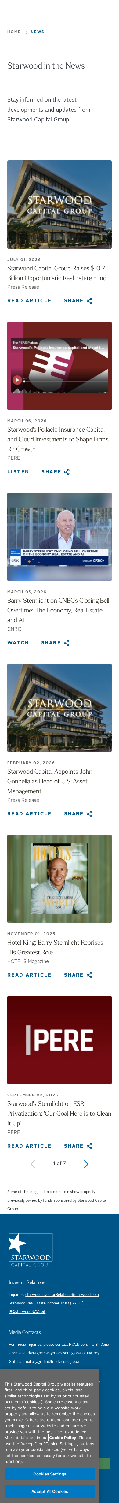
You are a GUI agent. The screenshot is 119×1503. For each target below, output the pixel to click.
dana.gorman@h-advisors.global (54, 1353)
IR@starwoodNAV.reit (27, 1312)
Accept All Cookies (49, 1491)
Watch (18, 642)
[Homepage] (59, 1250)
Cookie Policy (62, 1437)
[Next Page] (86, 1163)
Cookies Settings (49, 1473)
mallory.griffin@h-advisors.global (52, 1362)
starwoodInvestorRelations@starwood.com (62, 1295)
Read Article (29, 300)
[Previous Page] (32, 1163)
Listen (18, 471)
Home (14, 32)
